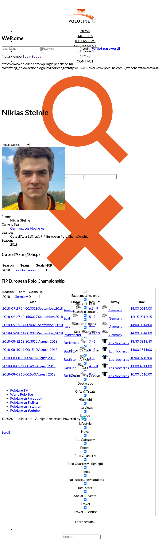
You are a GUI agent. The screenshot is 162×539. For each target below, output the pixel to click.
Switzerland (72, 335)
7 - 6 (92, 341)
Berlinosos (72, 342)
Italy (67, 326)
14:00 (141, 308)
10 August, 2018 (29, 349)
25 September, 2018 (32, 325)
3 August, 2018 (28, 374)
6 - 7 (92, 349)
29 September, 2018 (32, 308)
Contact (85, 61)
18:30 (141, 341)
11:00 (141, 349)
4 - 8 (92, 358)
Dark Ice (70, 368)
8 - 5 (92, 374)
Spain (68, 318)
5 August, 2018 (28, 366)
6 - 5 (92, 325)
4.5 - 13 (94, 333)
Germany (16, 228)
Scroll (6, 432)
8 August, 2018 (28, 358)
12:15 (141, 316)
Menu (81, 11)
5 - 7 (92, 316)
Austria (69, 310)
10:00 (141, 358)
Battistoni (71, 351)
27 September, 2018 (32, 316)
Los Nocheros (34, 228)
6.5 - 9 (93, 308)
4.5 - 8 (93, 366)
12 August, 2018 (29, 341)
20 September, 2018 (32, 333)
